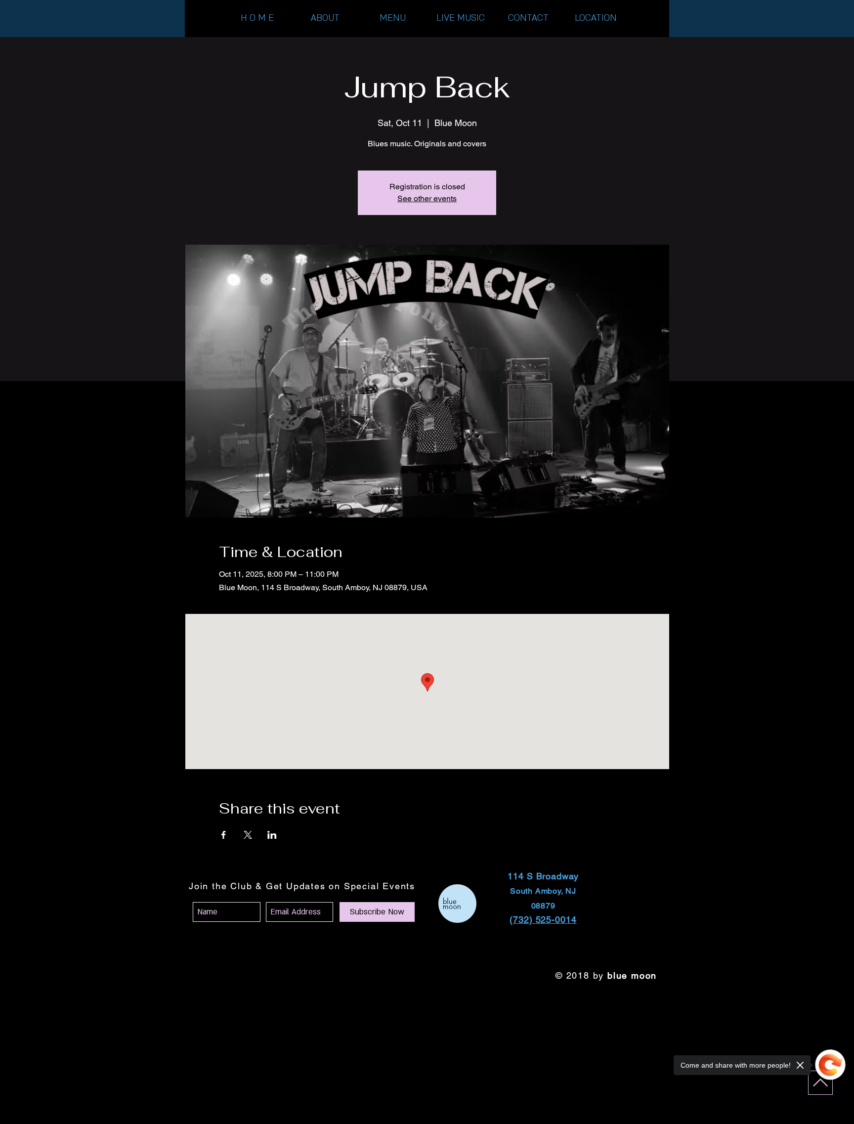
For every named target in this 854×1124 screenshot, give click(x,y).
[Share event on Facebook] (223, 835)
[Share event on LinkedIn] (272, 835)
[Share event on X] (248, 835)
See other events (427, 198)
